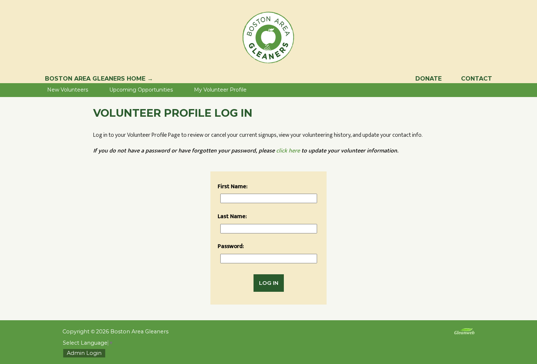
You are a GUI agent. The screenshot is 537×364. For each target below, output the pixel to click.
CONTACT (476, 79)
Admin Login (84, 353)
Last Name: (232, 216)
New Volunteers (67, 90)
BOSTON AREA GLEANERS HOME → (99, 79)
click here (288, 151)
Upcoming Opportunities (141, 90)
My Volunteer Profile (220, 90)
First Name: (233, 186)
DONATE (428, 79)
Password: (231, 246)
